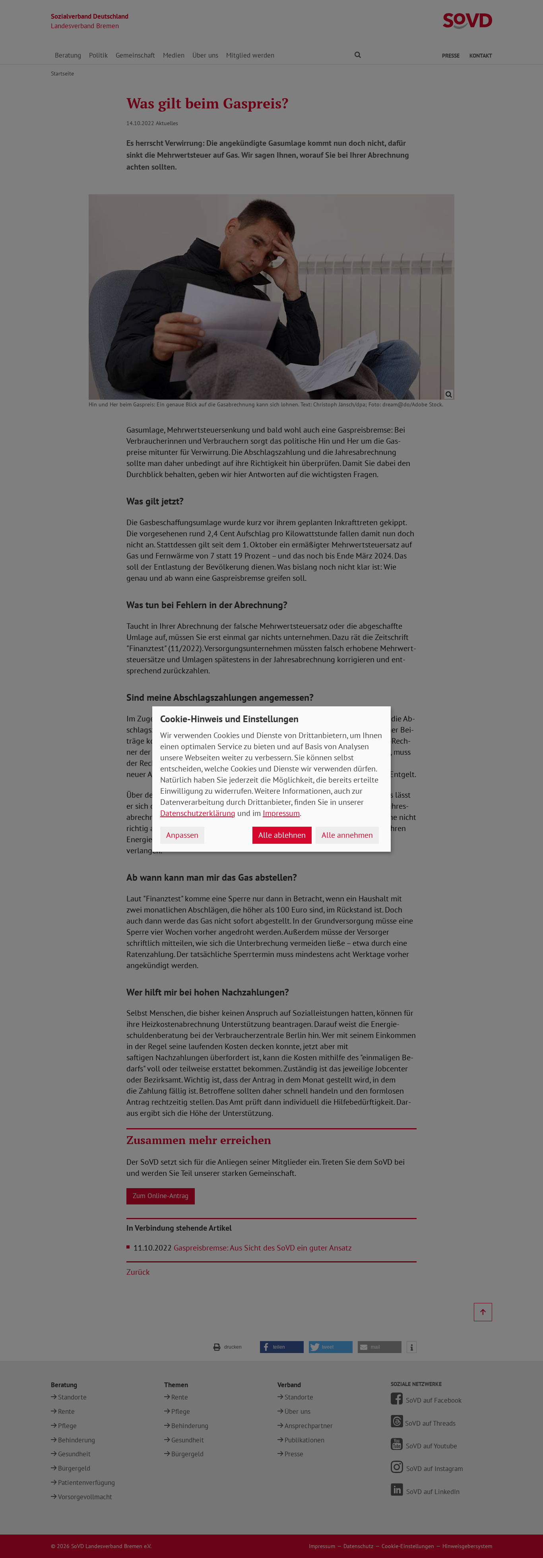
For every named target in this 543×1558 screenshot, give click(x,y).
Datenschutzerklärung (197, 813)
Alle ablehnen (282, 835)
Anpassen (182, 835)
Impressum (281, 813)
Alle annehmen (347, 835)
